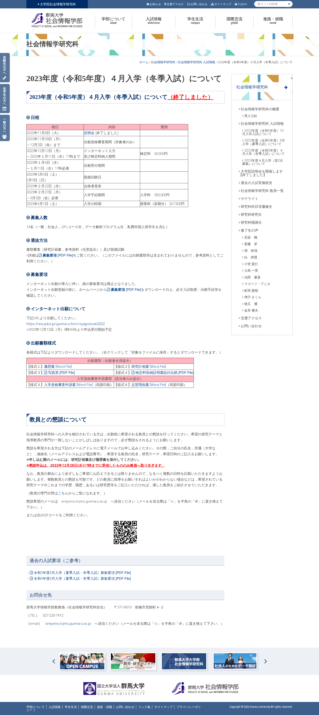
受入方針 (250, 116)
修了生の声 (249, 230)
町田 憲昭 (251, 290)
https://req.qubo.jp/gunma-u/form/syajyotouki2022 (65, 324)
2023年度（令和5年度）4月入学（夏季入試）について (263, 142)
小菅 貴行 (251, 264)
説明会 (89, 133)
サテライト (249, 199)
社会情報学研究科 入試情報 (196, 62)
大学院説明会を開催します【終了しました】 (261, 173)
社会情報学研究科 (163, 62)
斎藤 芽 (250, 244)
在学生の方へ (4, 96)
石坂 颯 (250, 237)
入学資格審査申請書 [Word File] (68, 385)
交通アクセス (251, 318)
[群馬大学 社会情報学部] (57, 20)
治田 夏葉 (252, 277)
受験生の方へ (4, 65)
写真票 (53, 373)
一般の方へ (4, 125)
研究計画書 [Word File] (148, 366)
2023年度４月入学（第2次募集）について (262, 162)
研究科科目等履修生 (256, 207)
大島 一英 (251, 270)
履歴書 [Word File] (58, 366)
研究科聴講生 (251, 222)
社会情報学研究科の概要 (260, 109)
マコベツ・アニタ (257, 284)
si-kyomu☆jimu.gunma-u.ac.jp (68, 623)
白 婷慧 (250, 257)
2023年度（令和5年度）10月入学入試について (263, 132)
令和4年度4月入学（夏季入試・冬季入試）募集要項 (74, 578)
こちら (63, 493)
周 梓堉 (250, 251)
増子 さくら (252, 297)
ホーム (144, 62)
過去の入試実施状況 (256, 183)
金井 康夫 (251, 310)
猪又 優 (250, 304)
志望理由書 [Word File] (148, 385)
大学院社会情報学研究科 (57, 4)
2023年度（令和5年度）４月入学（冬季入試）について (263, 152)
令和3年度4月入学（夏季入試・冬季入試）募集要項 (74, 573)
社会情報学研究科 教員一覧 (262, 191)
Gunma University (260, 706)
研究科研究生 (251, 214)
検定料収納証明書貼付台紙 (156, 373)
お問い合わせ (251, 326)
